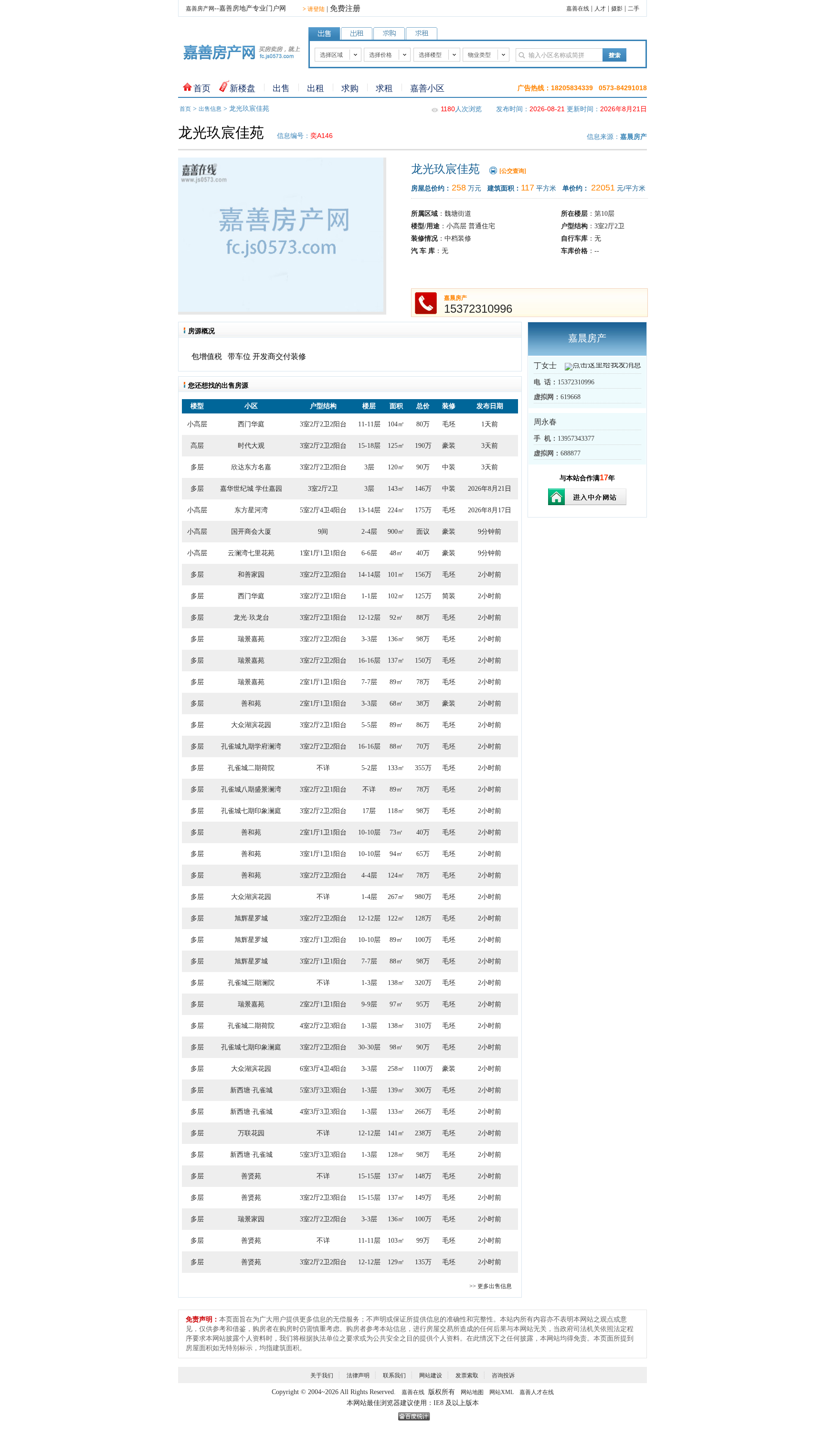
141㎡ (396, 1133)
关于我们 (321, 1375)
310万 (423, 1025)
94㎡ (396, 853)
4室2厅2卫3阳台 (323, 1025)
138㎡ (396, 982)
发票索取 (466, 1375)
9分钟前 (489, 531)
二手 (633, 8)
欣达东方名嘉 (251, 467)
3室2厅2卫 (323, 488)
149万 (423, 1197)
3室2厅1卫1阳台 (323, 961)
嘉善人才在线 (536, 1392)
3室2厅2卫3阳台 (323, 1197)
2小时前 (489, 574)
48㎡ (396, 553)
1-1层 (369, 596)
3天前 (489, 445)
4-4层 (369, 875)
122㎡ (396, 918)
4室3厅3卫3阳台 (323, 1111)
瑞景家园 (251, 1219)
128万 (423, 918)
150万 (423, 660)
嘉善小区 (427, 88)
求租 (384, 88)
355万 (423, 768)
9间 (323, 531)
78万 (423, 682)
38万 (423, 703)
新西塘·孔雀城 (251, 1090)
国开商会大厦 (251, 531)
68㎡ (396, 703)
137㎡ (396, 660)
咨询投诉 (503, 1375)
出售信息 (210, 109)
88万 (423, 617)
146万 (423, 488)
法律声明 (358, 1375)
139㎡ (396, 1090)
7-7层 (369, 682)
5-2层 (369, 768)
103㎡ (396, 1240)
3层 (369, 467)
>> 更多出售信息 (490, 1286)
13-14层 (369, 510)
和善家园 (251, 574)
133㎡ (396, 768)
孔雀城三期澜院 (251, 982)
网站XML (501, 1392)
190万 (423, 445)
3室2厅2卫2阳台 (323, 424)
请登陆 (314, 9)
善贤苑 (251, 1176)
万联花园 (251, 1133)
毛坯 (448, 424)
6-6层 (369, 553)
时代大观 (251, 445)
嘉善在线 (577, 8)
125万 (423, 596)
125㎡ (396, 445)
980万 (423, 896)
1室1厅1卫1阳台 (323, 553)
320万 (423, 982)
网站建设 (430, 1375)
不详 (323, 768)
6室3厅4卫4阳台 (323, 1068)
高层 (197, 445)
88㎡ (396, 746)
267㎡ (396, 896)
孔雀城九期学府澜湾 (251, 746)
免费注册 (345, 8)
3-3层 (369, 639)
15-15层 (369, 1176)
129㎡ (396, 1262)
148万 (423, 1176)
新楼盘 (242, 88)
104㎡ (396, 424)
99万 (423, 1240)
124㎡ (396, 875)
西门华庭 (251, 424)
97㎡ (396, 1004)
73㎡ (396, 832)
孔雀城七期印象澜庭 (251, 810)
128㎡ (396, 1154)
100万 (423, 939)
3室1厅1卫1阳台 (323, 853)
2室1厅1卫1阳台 (323, 682)
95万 (423, 1004)
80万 (423, 424)
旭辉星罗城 (251, 918)
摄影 (617, 8)
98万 (423, 639)
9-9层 (369, 1004)
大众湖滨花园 (251, 725)
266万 (423, 1111)
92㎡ (396, 617)
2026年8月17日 (489, 510)
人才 (600, 8)
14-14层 (369, 574)
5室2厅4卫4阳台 (323, 510)
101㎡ (396, 574)
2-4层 (369, 531)
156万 (423, 574)
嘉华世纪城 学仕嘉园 (251, 488)
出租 (315, 88)
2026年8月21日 (489, 488)
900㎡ (396, 531)
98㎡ (396, 1047)
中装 (448, 467)
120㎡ (396, 467)
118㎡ (396, 810)
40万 (423, 553)
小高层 (197, 424)
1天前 (489, 424)
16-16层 (369, 660)
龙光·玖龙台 (251, 617)
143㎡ (396, 488)
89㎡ (396, 682)
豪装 (448, 445)
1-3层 (369, 982)
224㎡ (396, 510)
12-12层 (369, 617)
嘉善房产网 (200, 8)
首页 (202, 88)
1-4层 (369, 896)
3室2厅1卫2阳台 (323, 939)
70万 (423, 746)
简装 (448, 596)
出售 (281, 88)
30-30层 (369, 1047)
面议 (423, 531)
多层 (197, 467)
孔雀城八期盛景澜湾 (251, 789)
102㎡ (396, 596)
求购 (350, 88)
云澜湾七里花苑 (251, 553)
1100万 (423, 1068)
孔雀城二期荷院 (251, 768)
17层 (369, 810)
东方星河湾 (251, 510)
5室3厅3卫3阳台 (323, 1090)
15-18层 (369, 445)
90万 (423, 467)
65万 (423, 853)
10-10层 (369, 832)
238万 (423, 1133)
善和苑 (251, 703)
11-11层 (369, 424)
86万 (423, 725)
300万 (423, 1090)
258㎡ (396, 1068)
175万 (423, 510)
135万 (423, 1262)
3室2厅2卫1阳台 (323, 596)
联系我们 (394, 1375)
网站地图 (472, 1392)
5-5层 (369, 725)
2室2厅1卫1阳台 (323, 1004)
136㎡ (396, 639)
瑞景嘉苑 (251, 639)
